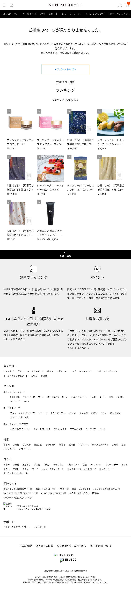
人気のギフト (73, 464)
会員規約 (24, 545)
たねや (94, 413)
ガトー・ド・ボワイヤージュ (51, 413)
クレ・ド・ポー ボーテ (33, 396)
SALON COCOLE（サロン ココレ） (19, 493)
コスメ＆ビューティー (10, 14)
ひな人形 (27, 444)
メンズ (63, 14)
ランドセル (51, 444)
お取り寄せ (58, 464)
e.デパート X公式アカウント (16, 497)
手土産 (37, 464)
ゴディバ (72, 413)
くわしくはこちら (13, 339)
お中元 (34, 375)
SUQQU (120, 396)
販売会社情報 (43, 545)
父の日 (72, 444)
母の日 (62, 444)
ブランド (8, 386)
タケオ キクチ (60, 429)
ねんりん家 (115, 413)
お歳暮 (44, 375)
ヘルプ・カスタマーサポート (16, 526)
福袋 (123, 444)
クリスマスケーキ (100, 444)
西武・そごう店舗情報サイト (16, 488)
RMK (111, 396)
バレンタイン (9, 449)
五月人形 (38, 444)
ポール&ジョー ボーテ (57, 396)
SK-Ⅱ (26, 401)
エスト (102, 396)
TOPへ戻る (65, 256)
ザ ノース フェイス (41, 429)
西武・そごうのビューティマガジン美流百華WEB (95, 488)
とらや (104, 413)
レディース (53, 14)
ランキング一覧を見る (64, 99)
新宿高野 (83, 413)
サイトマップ (39, 526)
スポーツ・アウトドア (107, 371)
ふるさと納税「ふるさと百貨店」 (84, 493)
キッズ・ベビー (76, 14)
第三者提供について (101, 545)
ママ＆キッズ (76, 429)
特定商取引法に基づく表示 (71, 545)
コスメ (26, 468)
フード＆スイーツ (30, 14)
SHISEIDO (15, 396)
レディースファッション (53, 468)
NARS (93, 396)
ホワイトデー (25, 449)
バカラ (102, 429)
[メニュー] (4, 5)
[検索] (11, 5)
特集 (6, 439)
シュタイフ (91, 429)
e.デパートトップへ (65, 69)
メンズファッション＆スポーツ (81, 468)
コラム (7, 459)
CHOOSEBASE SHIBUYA (52, 493)
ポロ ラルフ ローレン (20, 429)
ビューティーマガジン (120, 14)
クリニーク (15, 401)
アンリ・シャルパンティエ (22, 413)
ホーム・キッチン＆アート (96, 14)
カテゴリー (10, 366)
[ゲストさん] (120, 5)
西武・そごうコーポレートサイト (51, 488)
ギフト (42, 14)
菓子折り (27, 464)
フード (35, 468)
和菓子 (47, 464)
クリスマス (83, 444)
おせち (115, 444)
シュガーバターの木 (19, 417)
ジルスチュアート (79, 396)
